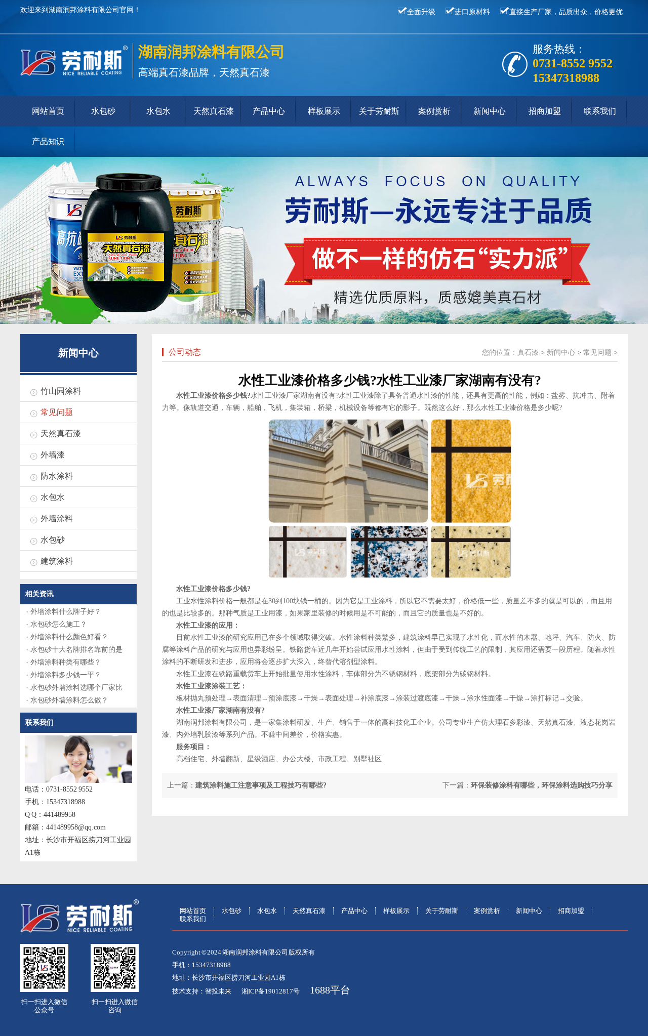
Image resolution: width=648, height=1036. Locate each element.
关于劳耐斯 (379, 111)
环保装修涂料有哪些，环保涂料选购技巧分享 (542, 785)
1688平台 (330, 990)
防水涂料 (56, 476)
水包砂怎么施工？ (58, 624)
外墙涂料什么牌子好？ (65, 611)
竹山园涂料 (60, 391)
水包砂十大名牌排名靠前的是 (76, 649)
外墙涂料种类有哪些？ (65, 662)
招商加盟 (545, 111)
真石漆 (528, 352)
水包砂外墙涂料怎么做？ (69, 700)
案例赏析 (434, 111)
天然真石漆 (213, 111)
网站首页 (48, 111)
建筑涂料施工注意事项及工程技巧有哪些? (261, 785)
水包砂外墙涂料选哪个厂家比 (76, 687)
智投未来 (218, 991)
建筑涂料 (56, 561)
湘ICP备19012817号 (270, 991)
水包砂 (103, 111)
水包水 (158, 111)
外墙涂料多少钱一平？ (65, 675)
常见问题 (56, 412)
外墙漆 (52, 454)
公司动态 (185, 352)
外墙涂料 (56, 518)
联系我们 (600, 111)
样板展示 (324, 111)
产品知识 (48, 141)
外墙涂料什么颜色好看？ (69, 637)
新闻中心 (489, 111)
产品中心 (269, 111)
